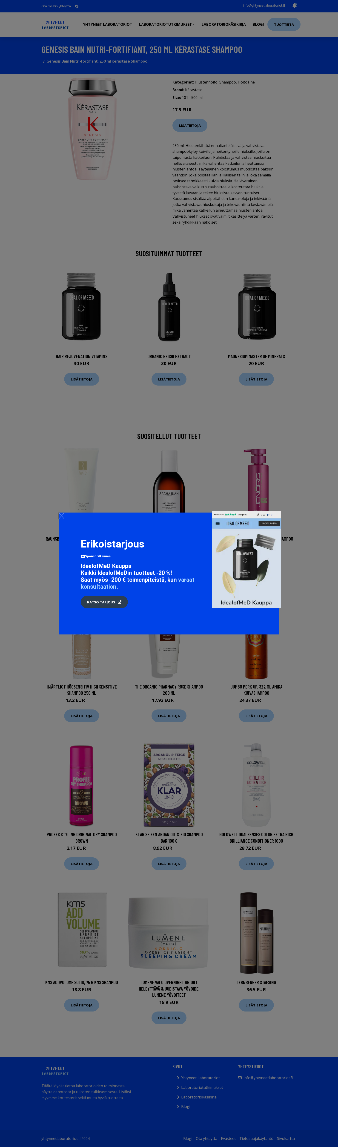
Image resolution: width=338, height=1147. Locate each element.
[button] (104, 602)
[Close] (61, 516)
